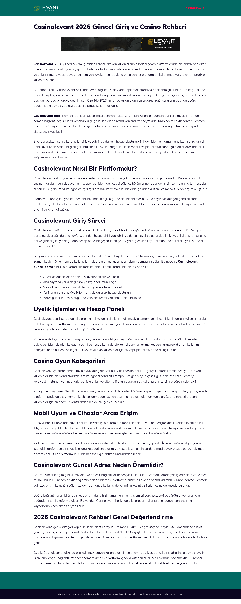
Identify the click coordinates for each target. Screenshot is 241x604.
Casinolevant (118, 593)
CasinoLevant (195, 8)
